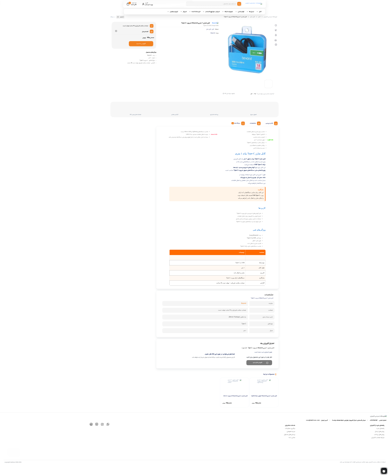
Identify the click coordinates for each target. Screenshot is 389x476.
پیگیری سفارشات (290, 428)
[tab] (271, 123)
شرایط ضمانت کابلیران (377, 438)
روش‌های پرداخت (379, 434)
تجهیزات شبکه (229, 11)
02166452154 (373, 420)
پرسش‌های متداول (289, 434)
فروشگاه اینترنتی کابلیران (270, 17)
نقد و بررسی (269, 123)
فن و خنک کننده (196, 11)
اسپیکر (185, 11)
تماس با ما (292, 438)
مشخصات (253, 123)
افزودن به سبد (141, 44)
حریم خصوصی (291, 431)
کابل (260, 11)
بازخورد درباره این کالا (229, 93)
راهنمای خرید (380, 428)
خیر (251, 94)
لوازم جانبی (241, 11)
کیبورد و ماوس (174, 11)
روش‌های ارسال (379, 431)
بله (255, 94)
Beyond (213, 33)
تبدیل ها (251, 11)
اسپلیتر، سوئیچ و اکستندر (212, 11)
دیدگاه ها (237, 123)
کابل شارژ (208, 29)
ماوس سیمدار (228, 19)
